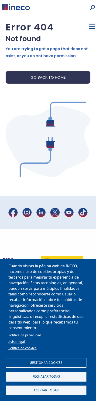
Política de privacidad (24, 335)
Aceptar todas (46, 390)
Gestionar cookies (46, 362)
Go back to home (48, 77)
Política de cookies (22, 348)
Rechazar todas (46, 376)
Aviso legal (16, 341)
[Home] (16, 7)
